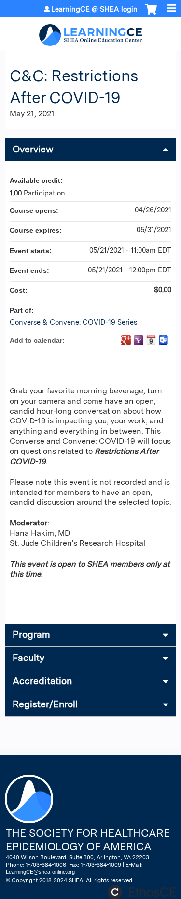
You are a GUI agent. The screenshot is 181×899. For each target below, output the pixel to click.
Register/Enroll (45, 704)
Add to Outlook (163, 340)
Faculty (28, 657)
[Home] (90, 31)
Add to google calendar (126, 340)
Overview (33, 149)
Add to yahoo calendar (138, 340)
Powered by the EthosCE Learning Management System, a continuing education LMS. (142, 892)
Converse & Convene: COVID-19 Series (73, 322)
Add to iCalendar (151, 340)
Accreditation (42, 681)
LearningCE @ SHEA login (94, 9)
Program (31, 634)
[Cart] (151, 14)
